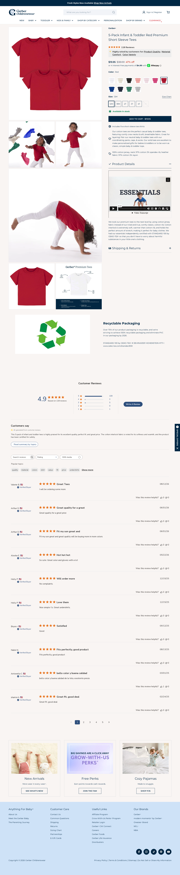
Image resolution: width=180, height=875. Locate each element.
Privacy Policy (100, 860)
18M (118, 104)
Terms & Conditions (118, 860)
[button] (177, 437)
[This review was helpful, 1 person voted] (161, 686)
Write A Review (133, 404)
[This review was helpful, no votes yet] (161, 497)
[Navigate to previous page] (71, 722)
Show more (87, 469)
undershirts (74, 470)
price (64, 470)
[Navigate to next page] (108, 722)
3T (132, 104)
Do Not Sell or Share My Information (154, 860)
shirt (43, 470)
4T (139, 104)
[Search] (113, 12)
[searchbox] (20, 457)
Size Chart (166, 96)
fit (57, 470)
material (24, 470)
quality (15, 470)
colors (34, 470)
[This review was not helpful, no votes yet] (166, 497)
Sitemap (132, 860)
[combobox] (90, 12)
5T (147, 105)
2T (125, 104)
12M (111, 104)
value (50, 470)
